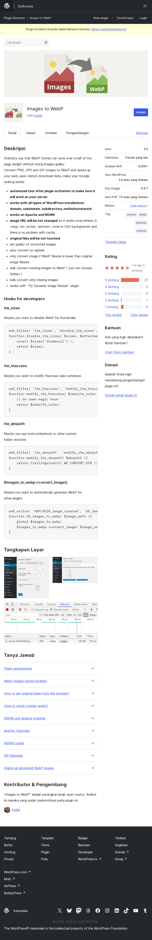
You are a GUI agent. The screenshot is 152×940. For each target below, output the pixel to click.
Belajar (83, 838)
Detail (12, 133)
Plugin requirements (18, 668)
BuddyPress (15, 893)
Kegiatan (121, 845)
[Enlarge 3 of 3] (92, 607)
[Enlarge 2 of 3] (92, 562)
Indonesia (20, 911)
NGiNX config (14, 743)
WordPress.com (17, 872)
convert (131, 214)
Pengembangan (77, 133)
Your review (113, 315)
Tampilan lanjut (115, 242)
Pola (44, 859)
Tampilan (47, 838)
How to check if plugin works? (26, 706)
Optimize (141, 222)
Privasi (8, 859)
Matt (9, 879)
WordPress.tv (90, 859)
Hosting (9, 852)
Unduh (140, 112)
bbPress (12, 886)
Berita (8, 845)
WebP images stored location (25, 681)
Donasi (122, 852)
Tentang (10, 838)
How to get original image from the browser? (36, 693)
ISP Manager (13, 756)
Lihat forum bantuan (119, 352)
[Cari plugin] (46, 42)
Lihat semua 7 (139, 205)
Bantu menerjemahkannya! (109, 29)
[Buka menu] (145, 6)
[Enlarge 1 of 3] (44, 562)
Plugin (45, 852)
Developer (85, 852)
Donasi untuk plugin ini (121, 395)
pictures (141, 230)
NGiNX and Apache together (25, 718)
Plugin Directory (14, 18)
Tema (45, 845)
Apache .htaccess (17, 731)
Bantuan (142, 133)
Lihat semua (139, 315)
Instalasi (51, 133)
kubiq (38, 116)
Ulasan (31, 133)
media (142, 214)
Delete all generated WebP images (29, 768)
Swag (121, 859)
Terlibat (120, 838)
